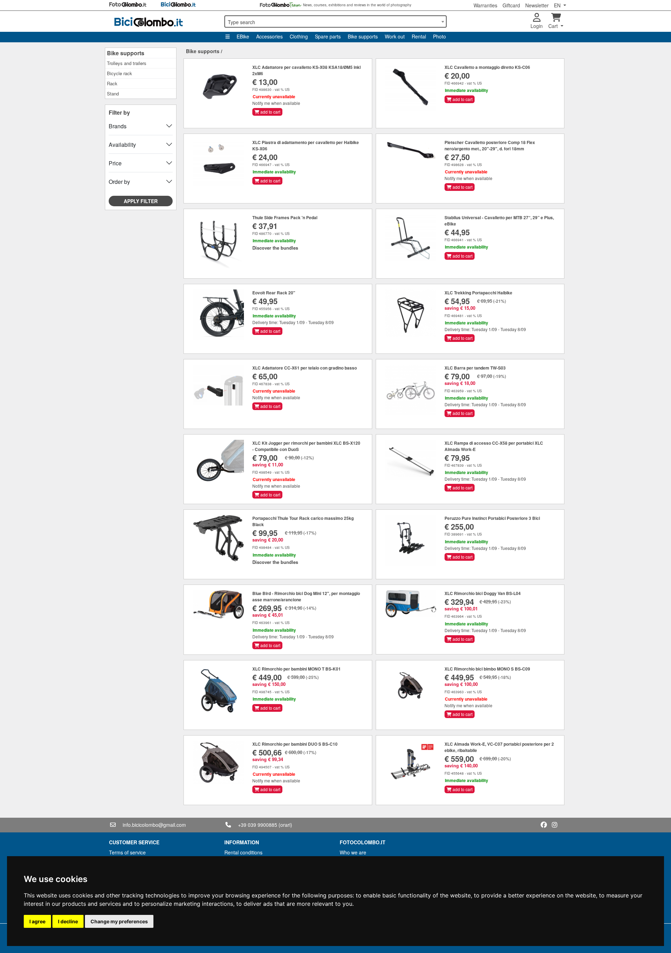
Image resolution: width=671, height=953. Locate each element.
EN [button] (558, 5)
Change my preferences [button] (119, 921)
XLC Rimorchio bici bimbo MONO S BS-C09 (487, 669)
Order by (119, 182)
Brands (118, 126)
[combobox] (335, 21)
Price (115, 163)
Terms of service (127, 852)
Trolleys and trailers (126, 63)
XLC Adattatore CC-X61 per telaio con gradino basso (304, 368)
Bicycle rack (119, 73)
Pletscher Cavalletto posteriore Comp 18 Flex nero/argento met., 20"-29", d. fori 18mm (490, 145)
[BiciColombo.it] (162, 21)
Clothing (299, 36)
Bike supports (363, 36)
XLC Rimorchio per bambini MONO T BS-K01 (296, 669)
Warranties (485, 5)
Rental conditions (243, 852)
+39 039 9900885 (257, 824)
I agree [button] (37, 921)
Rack (112, 83)
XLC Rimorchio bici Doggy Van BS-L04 (483, 593)
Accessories (269, 36)
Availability (122, 145)
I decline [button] (68, 921)
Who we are (353, 852)
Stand (113, 93)
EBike (243, 36)
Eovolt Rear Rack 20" (273, 292)
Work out (395, 36)
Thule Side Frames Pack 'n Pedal (284, 217)
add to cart (269, 112)
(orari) (285, 824)
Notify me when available (276, 103)
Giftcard (511, 5)
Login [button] (537, 25)
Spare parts (328, 36)
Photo (439, 36)
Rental (419, 36)
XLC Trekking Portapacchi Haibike (478, 292)
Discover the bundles (275, 247)
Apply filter (141, 201)
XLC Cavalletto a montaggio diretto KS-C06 (487, 67)
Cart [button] (553, 25)
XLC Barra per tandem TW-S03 (475, 368)
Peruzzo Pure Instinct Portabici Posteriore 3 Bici (492, 518)
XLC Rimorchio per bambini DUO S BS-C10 (295, 744)
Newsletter (537, 5)
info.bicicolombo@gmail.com (154, 824)
